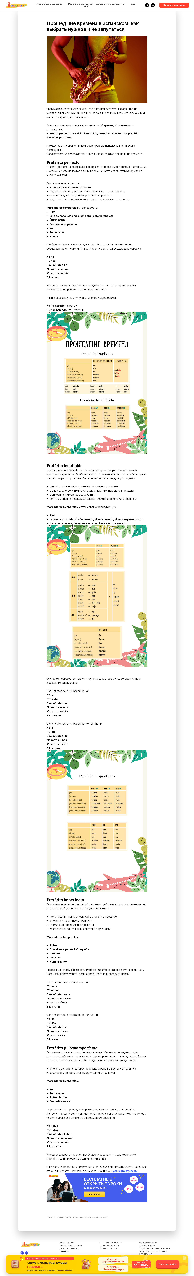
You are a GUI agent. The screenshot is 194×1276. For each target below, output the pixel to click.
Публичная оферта (108, 1248)
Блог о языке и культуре (71, 1245)
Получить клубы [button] (167, 1264)
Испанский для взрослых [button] (49, 4)
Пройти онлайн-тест (69, 1248)
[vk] (153, 5)
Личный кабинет (67, 1243)
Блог (133, 4)
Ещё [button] (86, 6)
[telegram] (147, 5)
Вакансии (64, 1251)
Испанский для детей (80, 4)
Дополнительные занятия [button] (111, 4)
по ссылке (161, 1251)
